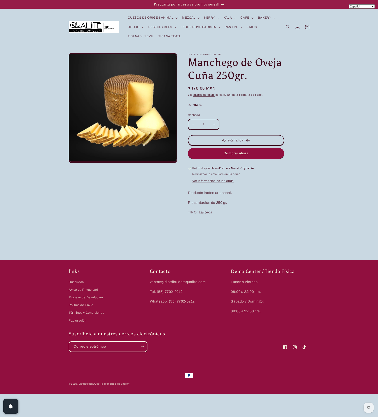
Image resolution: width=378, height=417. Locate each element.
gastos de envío (204, 94)
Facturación (78, 320)
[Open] (10, 406)
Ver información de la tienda (213, 181)
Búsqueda (76, 282)
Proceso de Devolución (86, 297)
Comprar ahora (236, 153)
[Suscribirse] (142, 346)
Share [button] (197, 105)
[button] (152, 17)
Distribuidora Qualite (91, 383)
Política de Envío (81, 305)
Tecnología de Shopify (117, 383)
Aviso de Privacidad (83, 289)
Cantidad (194, 115)
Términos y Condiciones (86, 312)
